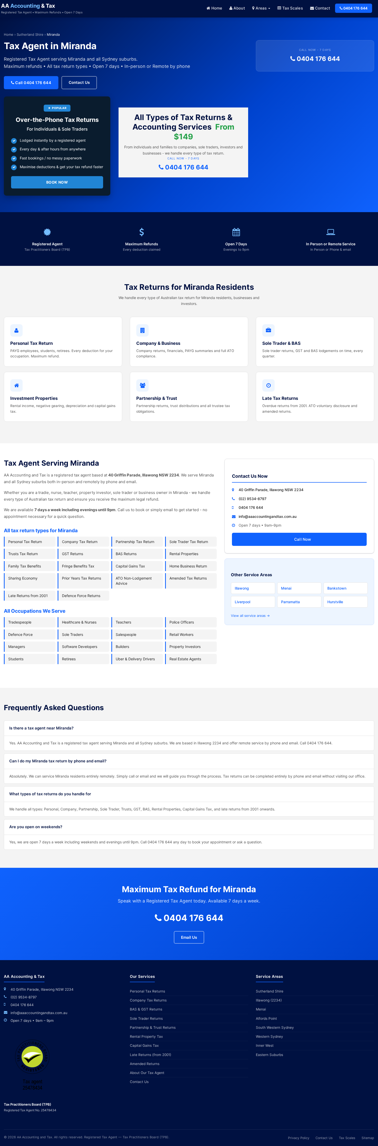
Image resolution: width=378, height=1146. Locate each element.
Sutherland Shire (30, 34)
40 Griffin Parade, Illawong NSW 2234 (271, 490)
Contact (322, 8)
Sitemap (368, 1138)
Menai (286, 588)
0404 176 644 (355, 8)
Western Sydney (269, 1036)
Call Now (302, 539)
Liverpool (242, 602)
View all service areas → (250, 615)
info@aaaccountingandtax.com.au (267, 516)
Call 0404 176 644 (32, 82)
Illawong (242, 588)
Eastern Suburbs (269, 1055)
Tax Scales (292, 8)
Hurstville (335, 602)
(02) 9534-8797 (252, 499)
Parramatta (290, 602)
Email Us (189, 937)
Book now (57, 182)
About (238, 8)
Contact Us (79, 82)
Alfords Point (266, 1018)
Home (216, 8)
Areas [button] (261, 8)
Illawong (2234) (269, 1000)
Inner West (265, 1045)
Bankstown (336, 588)
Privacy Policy (298, 1138)
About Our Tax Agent (147, 1073)
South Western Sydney (275, 1027)
